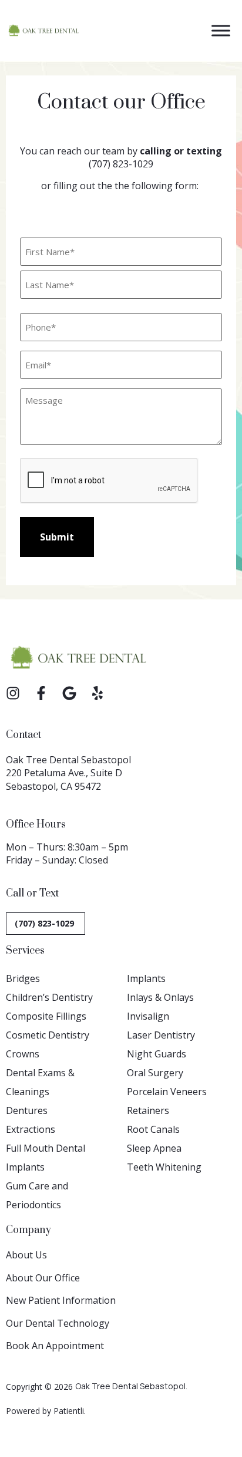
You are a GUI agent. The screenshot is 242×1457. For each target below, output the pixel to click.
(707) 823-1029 (121, 163)
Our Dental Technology (57, 1323)
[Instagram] (13, 693)
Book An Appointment (55, 1345)
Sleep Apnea (154, 1148)
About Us (26, 1254)
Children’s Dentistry (49, 997)
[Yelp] (97, 693)
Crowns (22, 1053)
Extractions (30, 1129)
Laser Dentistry (161, 1035)
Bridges (23, 978)
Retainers (148, 1110)
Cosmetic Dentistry (47, 1035)
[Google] (69, 693)
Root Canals (153, 1129)
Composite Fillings (46, 1016)
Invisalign (148, 1016)
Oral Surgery (155, 1072)
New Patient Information (61, 1300)
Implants (146, 978)
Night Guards (156, 1053)
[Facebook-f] (41, 693)
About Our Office (43, 1277)
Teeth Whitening (164, 1167)
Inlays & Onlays (160, 997)
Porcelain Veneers (167, 1091)
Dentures (27, 1110)
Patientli (68, 1410)
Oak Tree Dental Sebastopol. (131, 1386)
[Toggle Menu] (220, 30)
